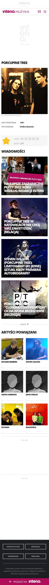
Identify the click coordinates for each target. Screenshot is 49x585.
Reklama (35, 556)
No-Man (5, 427)
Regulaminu (39, 568)
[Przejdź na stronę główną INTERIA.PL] (9, 11)
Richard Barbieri (9, 362)
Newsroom (13, 556)
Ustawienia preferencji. (11, 571)
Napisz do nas (13, 546)
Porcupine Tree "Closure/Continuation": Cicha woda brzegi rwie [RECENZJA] (24, 309)
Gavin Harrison (9, 394)
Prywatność (24, 571)
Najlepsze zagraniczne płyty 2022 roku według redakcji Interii (24, 187)
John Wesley (32, 394)
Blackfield (31, 427)
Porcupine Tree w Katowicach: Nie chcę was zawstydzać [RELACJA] (22, 226)
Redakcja (35, 546)
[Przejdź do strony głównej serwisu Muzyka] (22, 12)
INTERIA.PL (42, 571)
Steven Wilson (33, 362)
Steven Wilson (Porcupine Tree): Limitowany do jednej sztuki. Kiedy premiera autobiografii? (22, 266)
